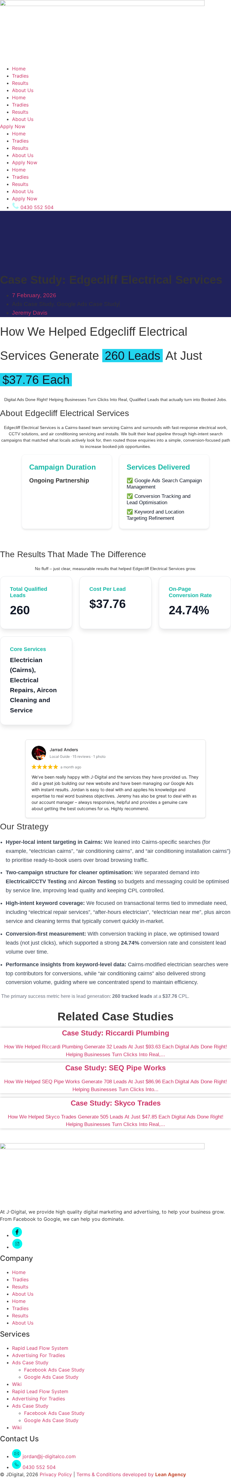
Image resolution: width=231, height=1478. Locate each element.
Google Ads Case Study (88, 304)
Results (20, 83)
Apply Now (24, 162)
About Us (22, 90)
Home (19, 69)
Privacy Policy (56, 1474)
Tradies (20, 76)
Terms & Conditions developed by (115, 1474)
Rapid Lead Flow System (40, 1348)
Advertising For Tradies (38, 1355)
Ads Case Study (33, 304)
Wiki (17, 1384)
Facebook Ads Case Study (54, 1370)
